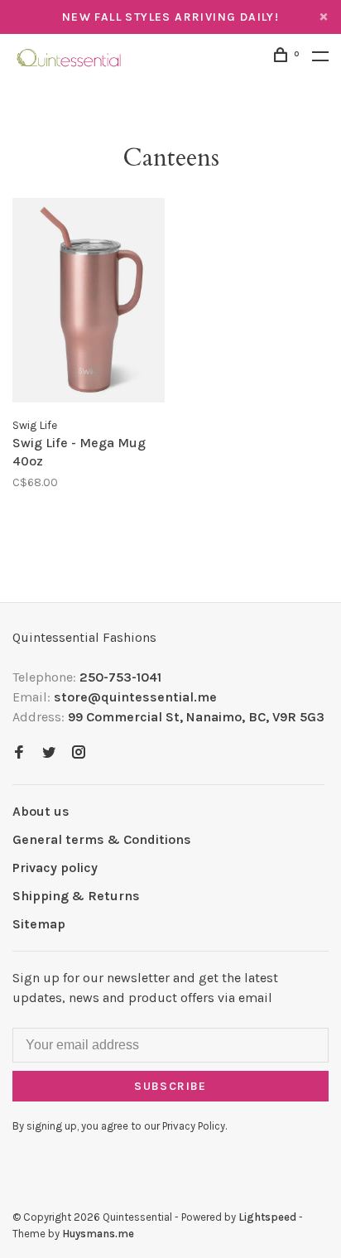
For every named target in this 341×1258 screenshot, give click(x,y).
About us (41, 811)
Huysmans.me (98, 1233)
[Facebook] (19, 753)
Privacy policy (55, 867)
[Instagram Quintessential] (78, 753)
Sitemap (38, 924)
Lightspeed (267, 1217)
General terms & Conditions (101, 839)
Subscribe (170, 1086)
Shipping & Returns (76, 896)
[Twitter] (48, 753)
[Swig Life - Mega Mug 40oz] (88, 303)
